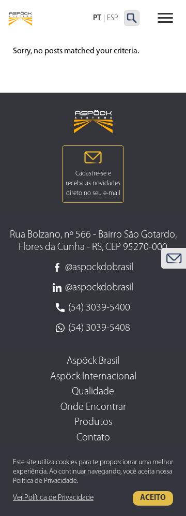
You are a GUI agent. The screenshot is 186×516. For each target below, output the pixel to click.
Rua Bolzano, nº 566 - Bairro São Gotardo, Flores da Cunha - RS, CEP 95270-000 (93, 241)
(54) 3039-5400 (99, 308)
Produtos (93, 422)
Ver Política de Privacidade (53, 498)
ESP (112, 18)
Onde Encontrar (93, 407)
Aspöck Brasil (93, 361)
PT (97, 18)
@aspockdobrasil (99, 267)
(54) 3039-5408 (99, 328)
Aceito (153, 498)
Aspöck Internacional (93, 377)
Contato (93, 438)
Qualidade (93, 392)
